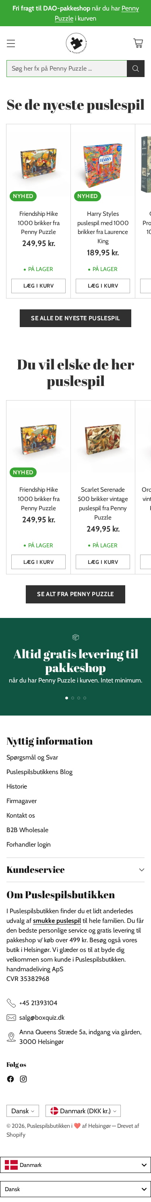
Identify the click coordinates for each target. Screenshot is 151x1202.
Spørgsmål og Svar (32, 757)
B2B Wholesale (27, 830)
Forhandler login (28, 844)
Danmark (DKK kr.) (85, 1111)
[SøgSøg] (136, 68)
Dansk (20, 1111)
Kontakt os (20, 815)
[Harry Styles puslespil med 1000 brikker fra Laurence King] (103, 164)
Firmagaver (21, 801)
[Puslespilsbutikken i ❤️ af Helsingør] (76, 43)
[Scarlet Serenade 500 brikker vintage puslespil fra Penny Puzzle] (103, 441)
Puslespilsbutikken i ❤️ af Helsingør (69, 1125)
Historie (16, 786)
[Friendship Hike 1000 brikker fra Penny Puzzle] (38, 164)
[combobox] (75, 1165)
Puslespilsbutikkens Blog (39, 772)
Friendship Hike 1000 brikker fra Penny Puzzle (39, 223)
